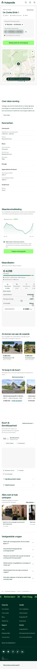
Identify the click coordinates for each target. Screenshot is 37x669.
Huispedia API (23, 617)
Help (3, 629)
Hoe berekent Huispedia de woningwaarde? (12, 550)
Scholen (21, 470)
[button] (18, 63)
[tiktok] (17, 651)
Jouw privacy (5, 637)
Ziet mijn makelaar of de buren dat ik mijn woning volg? (17, 578)
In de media (5, 613)
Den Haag (29, 596)
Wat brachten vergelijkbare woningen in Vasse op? (17, 564)
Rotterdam (10, 596)
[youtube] (3, 651)
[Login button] (30, 2)
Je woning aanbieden (25, 637)
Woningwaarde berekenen (27, 633)
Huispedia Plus (23, 629)
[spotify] (8, 651)
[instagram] (13, 651)
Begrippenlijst (6, 633)
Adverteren (22, 621)
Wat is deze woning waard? (11, 665)
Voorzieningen (8, 474)
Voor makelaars (23, 609)
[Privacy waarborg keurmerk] (5, 658)
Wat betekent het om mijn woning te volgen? (15, 571)
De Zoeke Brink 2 (10, 643)
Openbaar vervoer (9, 470)
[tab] (7, 286)
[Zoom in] (32, 51)
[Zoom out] (32, 54)
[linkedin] (22, 651)
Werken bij (5, 621)
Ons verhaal (5, 609)
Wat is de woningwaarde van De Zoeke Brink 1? (16, 543)
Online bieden (23, 613)
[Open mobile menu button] (34, 2)
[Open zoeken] (26, 2)
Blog (3, 617)
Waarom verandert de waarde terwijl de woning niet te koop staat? (16, 557)
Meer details (7, 291)
